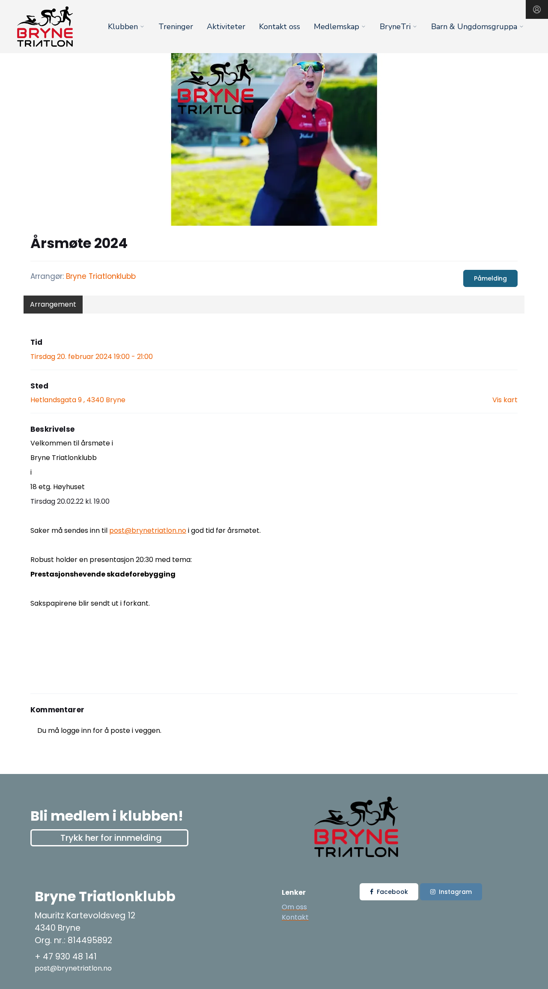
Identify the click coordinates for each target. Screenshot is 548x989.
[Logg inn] (537, 9)
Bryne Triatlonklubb (101, 276)
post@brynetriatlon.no (147, 530)
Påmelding (490, 278)
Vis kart (505, 400)
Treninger (175, 26)
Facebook (392, 891)
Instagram (455, 891)
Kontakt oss (279, 26)
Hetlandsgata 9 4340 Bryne (77, 400)
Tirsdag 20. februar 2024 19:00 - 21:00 (91, 357)
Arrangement (53, 304)
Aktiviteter (226, 26)
